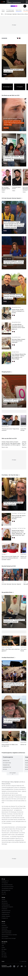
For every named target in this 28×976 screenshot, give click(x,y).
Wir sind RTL (4, 941)
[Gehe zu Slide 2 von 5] (10, 79)
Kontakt (3, 923)
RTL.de (3, 879)
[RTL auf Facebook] (10, 966)
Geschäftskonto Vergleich (7, 906)
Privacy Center (5, 927)
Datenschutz (4, 929)
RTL (2, 14)
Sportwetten (4, 901)
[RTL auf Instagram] (14, 966)
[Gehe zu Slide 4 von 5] (17, 79)
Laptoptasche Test (7, 767)
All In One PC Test (7, 762)
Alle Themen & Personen (7, 884)
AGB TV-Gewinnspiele (6, 932)
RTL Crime (4, 953)
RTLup (3, 951)
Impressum (4, 925)
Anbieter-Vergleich (6, 916)
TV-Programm (20, 86)
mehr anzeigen (12, 772)
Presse (3, 947)
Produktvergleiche (6, 905)
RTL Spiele (4, 949)
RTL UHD (4, 892)
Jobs (3, 945)
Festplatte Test (6, 765)
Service (3, 921)
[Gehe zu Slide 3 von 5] (14, 79)
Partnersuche (5, 903)
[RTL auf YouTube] (22, 966)
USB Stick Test (6, 760)
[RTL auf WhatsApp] (25, 966)
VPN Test (5, 769)
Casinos (3, 899)
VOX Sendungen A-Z (7, 86)
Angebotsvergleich (6, 912)
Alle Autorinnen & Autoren (7, 886)
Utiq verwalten (5, 936)
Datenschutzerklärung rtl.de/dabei (9, 934)
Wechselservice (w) (6, 910)
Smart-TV (4, 894)
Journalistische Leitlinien (7, 888)
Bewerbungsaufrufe (6, 890)
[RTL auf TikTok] (18, 966)
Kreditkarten (4, 908)
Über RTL (4, 943)
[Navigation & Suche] (24, 6)
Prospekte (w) (5, 918)
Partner (3, 897)
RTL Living (4, 955)
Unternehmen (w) (5, 914)
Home (3, 961)
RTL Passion (4, 956)
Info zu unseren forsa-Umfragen (9, 938)
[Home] (14, 6)
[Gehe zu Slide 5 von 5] (21, 79)
